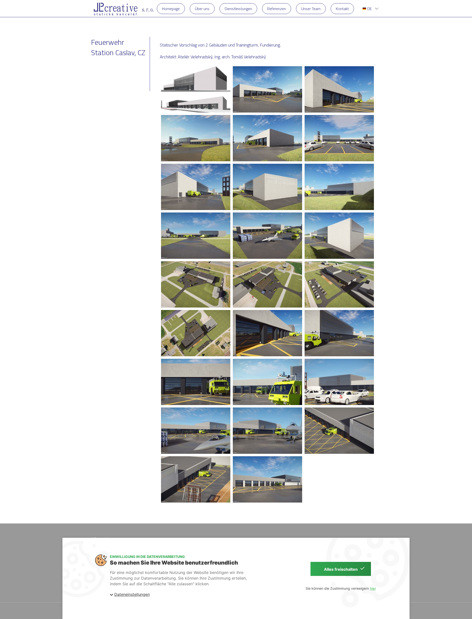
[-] (195, 89)
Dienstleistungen (238, 9)
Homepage (171, 9)
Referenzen (276, 9)
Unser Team (311, 9)
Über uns (202, 9)
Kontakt (342, 9)
